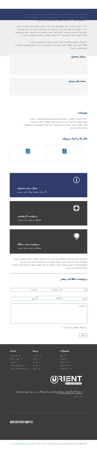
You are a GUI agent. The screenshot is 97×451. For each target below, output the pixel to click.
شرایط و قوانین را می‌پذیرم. (74, 327)
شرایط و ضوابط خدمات (19, 368)
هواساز (62, 359)
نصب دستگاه (14, 359)
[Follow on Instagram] (16, 422)
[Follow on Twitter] (21, 422)
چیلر (61, 355)
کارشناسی (14, 355)
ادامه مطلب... (77, 396)
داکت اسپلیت (65, 365)
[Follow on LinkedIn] (12, 422)
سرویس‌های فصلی (17, 365)
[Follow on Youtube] (26, 422)
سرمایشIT (64, 368)
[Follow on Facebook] (31, 422)
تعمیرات (13, 362)
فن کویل (63, 362)
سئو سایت (26, 443)
